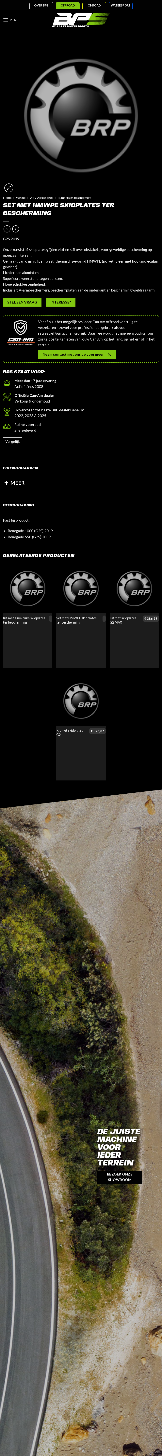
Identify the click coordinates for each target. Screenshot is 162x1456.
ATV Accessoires (41, 197)
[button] (11, 20)
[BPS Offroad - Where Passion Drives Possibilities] (81, 20)
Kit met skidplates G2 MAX (123, 620)
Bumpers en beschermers (74, 197)
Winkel (20, 197)
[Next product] (7, 228)
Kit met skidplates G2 (69, 732)
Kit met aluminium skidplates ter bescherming (24, 620)
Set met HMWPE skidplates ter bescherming (76, 620)
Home (7, 197)
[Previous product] (15, 228)
